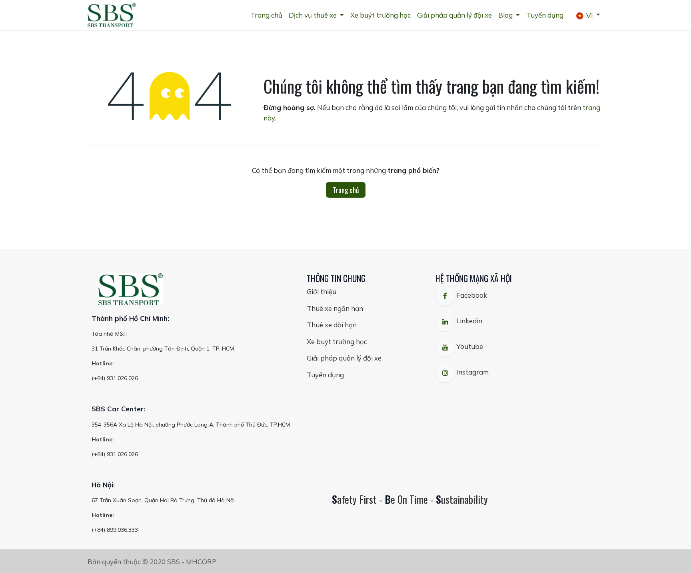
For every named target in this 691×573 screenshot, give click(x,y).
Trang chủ (346, 190)
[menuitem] (266, 15)
